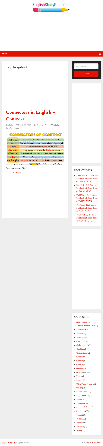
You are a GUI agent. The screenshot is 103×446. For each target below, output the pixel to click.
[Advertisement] (51, 33)
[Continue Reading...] (14, 172)
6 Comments (14, 128)
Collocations (81, 345)
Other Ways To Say (84, 384)
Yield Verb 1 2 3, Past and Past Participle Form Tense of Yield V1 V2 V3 (86, 198)
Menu (5, 54)
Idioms (79, 376)
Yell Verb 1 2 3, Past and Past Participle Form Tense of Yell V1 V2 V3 (86, 208)
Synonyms (80, 411)
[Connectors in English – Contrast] (35, 148)
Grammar (40, 125)
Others (47, 125)
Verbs (78, 419)
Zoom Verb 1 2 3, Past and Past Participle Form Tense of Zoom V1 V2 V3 (87, 178)
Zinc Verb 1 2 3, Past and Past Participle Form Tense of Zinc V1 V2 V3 (86, 188)
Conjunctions (81, 353)
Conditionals (81, 349)
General (79, 361)
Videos (79, 423)
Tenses (79, 415)
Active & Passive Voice (85, 326)
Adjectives (80, 330)
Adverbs (79, 333)
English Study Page (9, 442)
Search (86, 74)
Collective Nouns (83, 341)
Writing (79, 430)
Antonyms (80, 337)
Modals (79, 380)
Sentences (80, 399)
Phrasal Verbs (81, 392)
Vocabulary (55, 125)
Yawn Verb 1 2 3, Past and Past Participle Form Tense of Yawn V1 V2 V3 (86, 218)
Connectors (80, 357)
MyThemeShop (95, 442)
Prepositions (81, 395)
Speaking (80, 403)
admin (10, 125)
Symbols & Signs (83, 407)
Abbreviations (82, 322)
